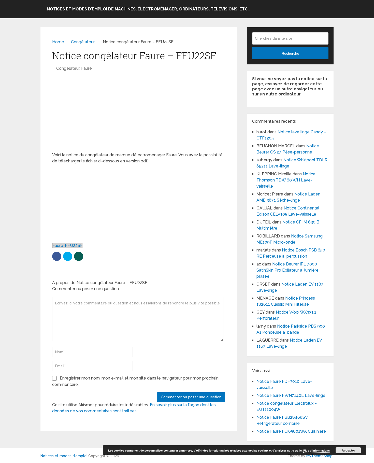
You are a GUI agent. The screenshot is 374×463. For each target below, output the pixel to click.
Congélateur (67, 68)
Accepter (348, 450)
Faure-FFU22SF (67, 245)
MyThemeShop (319, 456)
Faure (86, 68)
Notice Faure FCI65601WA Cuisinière (291, 431)
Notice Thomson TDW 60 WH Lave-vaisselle (285, 180)
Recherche (290, 53)
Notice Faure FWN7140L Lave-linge (290, 395)
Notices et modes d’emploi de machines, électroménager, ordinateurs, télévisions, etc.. (148, 9)
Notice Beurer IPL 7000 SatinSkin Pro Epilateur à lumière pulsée (287, 270)
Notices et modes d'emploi (63, 456)
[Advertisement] (138, 114)
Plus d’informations (316, 450)
